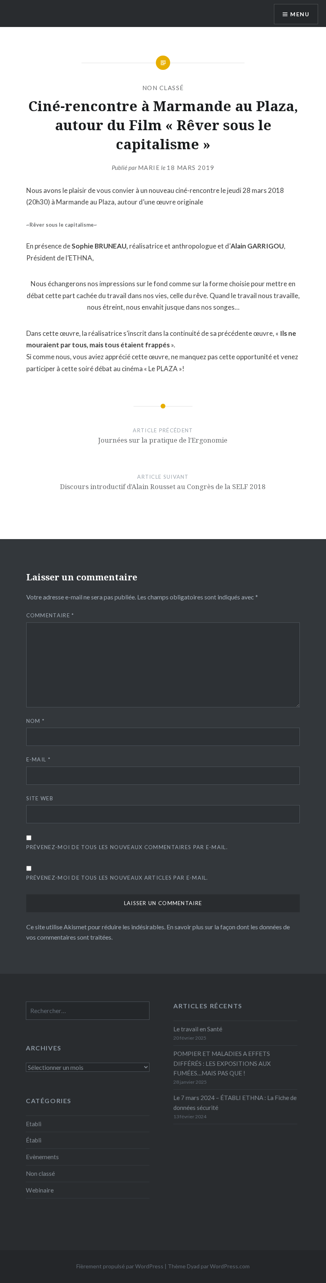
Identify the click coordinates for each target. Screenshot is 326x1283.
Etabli (33, 1123)
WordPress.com (230, 1266)
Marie (149, 167)
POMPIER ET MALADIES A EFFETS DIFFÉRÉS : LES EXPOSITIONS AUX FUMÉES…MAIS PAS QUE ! (222, 1063)
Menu (299, 14)
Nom (35, 721)
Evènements (42, 1156)
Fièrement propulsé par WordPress (119, 1266)
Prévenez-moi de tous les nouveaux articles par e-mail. (117, 878)
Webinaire (40, 1190)
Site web (39, 798)
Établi (33, 1140)
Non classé (163, 87)
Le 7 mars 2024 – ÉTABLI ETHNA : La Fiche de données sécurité (235, 1102)
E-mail (38, 759)
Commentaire (50, 615)
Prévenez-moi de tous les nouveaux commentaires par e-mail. (127, 847)
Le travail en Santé (197, 1029)
